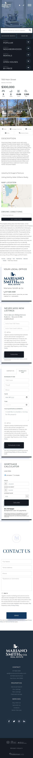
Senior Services (16, 710)
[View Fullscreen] (3, 193)
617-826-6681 (10, 292)
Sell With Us (16, 705)
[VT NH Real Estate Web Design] (16, 754)
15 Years (16, 475)
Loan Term (7, 471)
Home (3, 258)
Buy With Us (16, 703)
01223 (4, 260)
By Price (7, 68)
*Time (5, 401)
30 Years (9, 475)
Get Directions (16, 219)
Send (16, 615)
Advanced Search (8, 36)
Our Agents (15, 296)
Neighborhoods (12, 49)
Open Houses (10, 62)
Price (6, 480)
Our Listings (16, 689)
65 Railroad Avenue (16, 677)
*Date (6, 394)
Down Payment (9, 487)
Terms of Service (22, 452)
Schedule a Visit (22, 371)
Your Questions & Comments (13, 408)
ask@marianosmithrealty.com (16, 673)
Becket (25, 258)
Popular (8, 43)
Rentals (7, 55)
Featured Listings (16, 694)
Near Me (24, 36)
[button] (29, 30)
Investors (16, 708)
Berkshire (19, 258)
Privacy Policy (11, 452)
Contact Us (7, 296)
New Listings (16, 692)
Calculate (16, 502)
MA (14, 258)
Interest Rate (8, 493)
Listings (9, 258)
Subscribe (14, 354)
